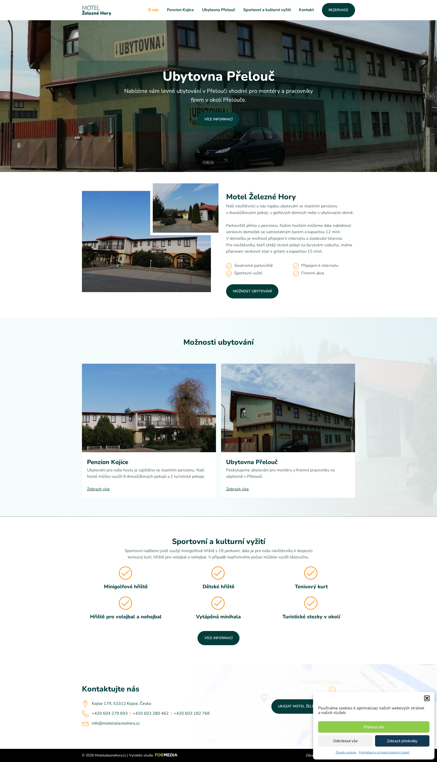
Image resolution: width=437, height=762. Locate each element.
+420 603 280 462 (151, 713)
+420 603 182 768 (192, 713)
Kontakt (306, 10)
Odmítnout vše (345, 741)
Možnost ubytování (252, 291)
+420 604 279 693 (110, 713)
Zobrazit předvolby (402, 741)
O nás (153, 10)
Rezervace (338, 10)
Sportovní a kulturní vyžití (267, 10)
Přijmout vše (373, 727)
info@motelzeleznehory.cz (116, 723)
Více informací (218, 119)
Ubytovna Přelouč (218, 10)
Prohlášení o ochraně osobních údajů (384, 752)
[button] (426, 698)
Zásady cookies (346, 752)
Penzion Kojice (180, 10)
